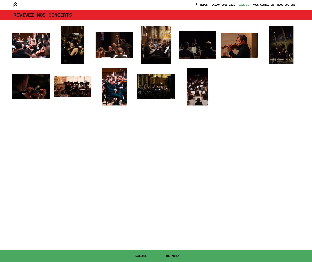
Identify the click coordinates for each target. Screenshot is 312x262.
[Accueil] (15, 5)
